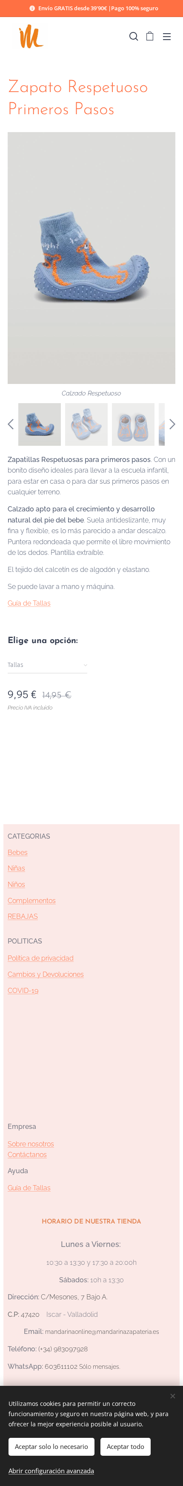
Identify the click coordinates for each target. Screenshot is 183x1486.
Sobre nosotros (31, 1144)
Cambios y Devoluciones (46, 974)
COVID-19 (23, 991)
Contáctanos (27, 1155)
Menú (166, 36)
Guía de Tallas (29, 603)
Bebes (18, 852)
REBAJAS (23, 916)
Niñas (16, 868)
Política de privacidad (41, 958)
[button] (132, 36)
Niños (16, 884)
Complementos (32, 901)
